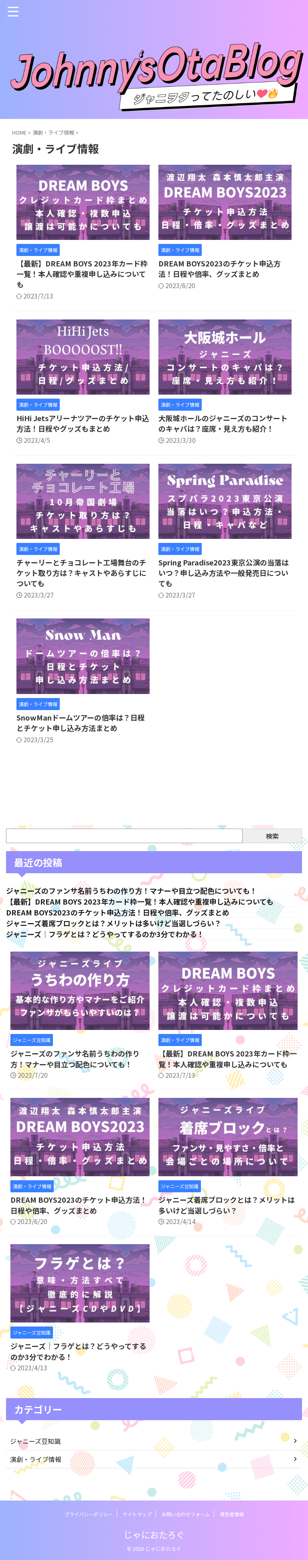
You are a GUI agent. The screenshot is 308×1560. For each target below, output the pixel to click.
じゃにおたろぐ (154, 1534)
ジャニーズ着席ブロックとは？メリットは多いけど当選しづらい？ (113, 923)
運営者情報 (232, 1514)
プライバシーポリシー (89, 1514)
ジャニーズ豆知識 (35, 1441)
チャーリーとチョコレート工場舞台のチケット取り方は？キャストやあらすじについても (81, 572)
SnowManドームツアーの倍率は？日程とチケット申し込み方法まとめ (80, 722)
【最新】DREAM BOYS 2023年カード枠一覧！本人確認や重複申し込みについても (82, 273)
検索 (272, 836)
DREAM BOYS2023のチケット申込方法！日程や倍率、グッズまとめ (219, 268)
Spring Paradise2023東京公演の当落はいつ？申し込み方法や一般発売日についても (223, 572)
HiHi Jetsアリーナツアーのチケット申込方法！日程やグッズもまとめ (82, 423)
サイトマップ (137, 1514)
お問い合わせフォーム (186, 1514)
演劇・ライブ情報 (35, 1459)
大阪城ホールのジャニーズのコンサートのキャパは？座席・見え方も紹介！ (223, 423)
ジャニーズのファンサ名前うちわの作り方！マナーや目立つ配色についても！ (131, 890)
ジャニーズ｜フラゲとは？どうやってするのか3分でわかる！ (105, 934)
